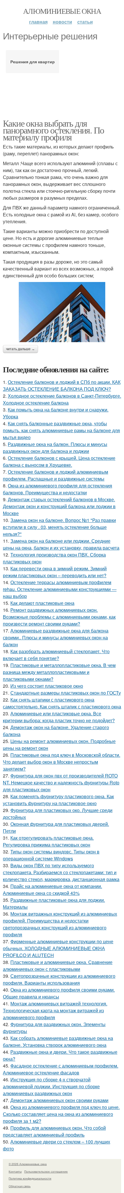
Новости (62, 21)
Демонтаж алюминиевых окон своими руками (59, 1100)
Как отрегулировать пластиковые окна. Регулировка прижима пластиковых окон (48, 841)
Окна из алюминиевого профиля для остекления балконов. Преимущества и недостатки (57, 489)
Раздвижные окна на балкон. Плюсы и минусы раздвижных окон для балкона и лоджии (55, 447)
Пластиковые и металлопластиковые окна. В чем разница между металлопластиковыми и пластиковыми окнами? (59, 672)
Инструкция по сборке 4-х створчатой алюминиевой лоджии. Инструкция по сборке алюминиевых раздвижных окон (51, 1086)
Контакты (15, 1171)
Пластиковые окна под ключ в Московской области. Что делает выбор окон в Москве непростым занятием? (61, 762)
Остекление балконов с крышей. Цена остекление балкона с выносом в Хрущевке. (59, 461)
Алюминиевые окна (62, 11)
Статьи (85, 21)
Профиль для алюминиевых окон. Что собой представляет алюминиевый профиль (54, 1131)
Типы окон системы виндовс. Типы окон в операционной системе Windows (51, 855)
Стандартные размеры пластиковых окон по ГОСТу (65, 692)
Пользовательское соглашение (46, 1171)
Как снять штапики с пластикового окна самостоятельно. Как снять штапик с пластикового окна (62, 703)
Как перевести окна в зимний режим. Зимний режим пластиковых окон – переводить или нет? (55, 572)
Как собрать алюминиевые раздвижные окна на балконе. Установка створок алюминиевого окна (58, 1041)
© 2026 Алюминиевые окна (28, 1164)
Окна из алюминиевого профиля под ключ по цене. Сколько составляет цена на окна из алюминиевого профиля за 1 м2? (61, 1114)
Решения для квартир (32, 61)
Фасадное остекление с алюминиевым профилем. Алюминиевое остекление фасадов (60, 1069)
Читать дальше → (20, 349)
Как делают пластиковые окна (42, 603)
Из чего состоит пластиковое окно (46, 686)
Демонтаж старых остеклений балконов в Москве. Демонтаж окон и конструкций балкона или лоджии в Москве (59, 506)
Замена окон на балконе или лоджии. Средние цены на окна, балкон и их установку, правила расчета (61, 544)
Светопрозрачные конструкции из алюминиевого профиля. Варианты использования (59, 979)
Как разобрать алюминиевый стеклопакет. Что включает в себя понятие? (56, 655)
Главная (38, 21)
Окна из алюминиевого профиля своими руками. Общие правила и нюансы (59, 993)
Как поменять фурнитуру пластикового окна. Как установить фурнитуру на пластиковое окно (58, 800)
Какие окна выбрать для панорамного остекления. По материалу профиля (53, 130)
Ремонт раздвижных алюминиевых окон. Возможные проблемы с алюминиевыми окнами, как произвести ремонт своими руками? (59, 617)
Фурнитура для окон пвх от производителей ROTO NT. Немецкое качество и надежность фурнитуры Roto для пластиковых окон (61, 782)
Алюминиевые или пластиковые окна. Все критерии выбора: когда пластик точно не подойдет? (59, 717)
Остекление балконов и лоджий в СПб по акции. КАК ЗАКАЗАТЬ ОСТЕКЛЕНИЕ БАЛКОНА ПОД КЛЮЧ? (62, 385)
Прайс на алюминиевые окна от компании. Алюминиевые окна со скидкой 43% (52, 889)
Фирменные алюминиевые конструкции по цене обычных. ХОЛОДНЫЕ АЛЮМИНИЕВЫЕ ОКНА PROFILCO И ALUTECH (58, 948)
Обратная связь (20, 1186)
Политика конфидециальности (30, 1178)
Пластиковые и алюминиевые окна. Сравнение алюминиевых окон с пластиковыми (57, 965)
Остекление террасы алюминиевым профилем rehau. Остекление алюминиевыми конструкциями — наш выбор (60, 589)
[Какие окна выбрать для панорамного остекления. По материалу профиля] (62, 312)
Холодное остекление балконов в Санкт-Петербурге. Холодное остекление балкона (62, 399)
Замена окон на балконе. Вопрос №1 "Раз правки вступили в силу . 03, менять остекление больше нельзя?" (59, 527)
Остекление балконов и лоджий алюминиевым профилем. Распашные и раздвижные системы (55, 475)
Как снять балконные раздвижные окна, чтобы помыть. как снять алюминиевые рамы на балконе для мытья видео (61, 430)
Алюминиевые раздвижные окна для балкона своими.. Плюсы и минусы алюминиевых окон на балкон (55, 637)
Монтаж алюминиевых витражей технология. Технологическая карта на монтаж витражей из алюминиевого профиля (55, 1010)
